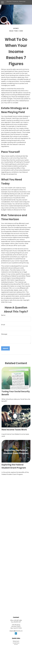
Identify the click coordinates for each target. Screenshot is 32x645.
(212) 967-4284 (18, 620)
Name (3, 315)
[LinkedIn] (16, 633)
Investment (16, 643)
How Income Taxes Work (14, 429)
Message (4, 334)
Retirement (16, 641)
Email (3, 324)
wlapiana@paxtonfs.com (16, 631)
